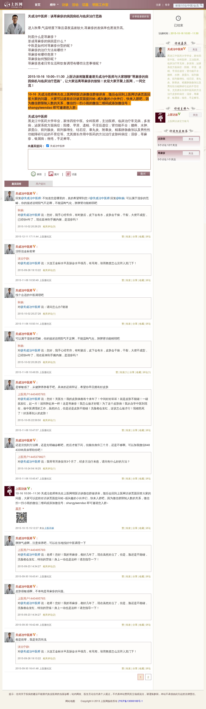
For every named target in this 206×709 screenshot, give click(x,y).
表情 (39, 174)
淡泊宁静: (24, 258)
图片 (56, 174)
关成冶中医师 (57, 145)
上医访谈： (24, 488)
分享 (135, 236)
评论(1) (147, 372)
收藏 (141, 236)
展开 (18, 508)
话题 (74, 174)
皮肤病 (161, 138)
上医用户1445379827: (32, 457)
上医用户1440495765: (32, 394)
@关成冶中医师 (31, 198)
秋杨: (21, 210)
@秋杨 (120, 198)
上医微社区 (45, 236)
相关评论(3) (49, 226)
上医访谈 (172, 114)
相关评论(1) (49, 313)
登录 (167, 4)
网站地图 (70, 701)
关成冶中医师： (26, 193)
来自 (46, 528)
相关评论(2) (49, 270)
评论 (148, 236)
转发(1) (124, 372)
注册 (158, 4)
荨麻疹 (161, 153)
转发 (128, 236)
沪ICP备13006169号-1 (130, 701)
